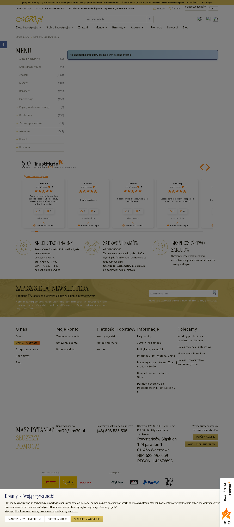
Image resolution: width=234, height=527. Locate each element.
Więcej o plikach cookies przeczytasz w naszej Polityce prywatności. (41, 511)
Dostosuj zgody (57, 519)
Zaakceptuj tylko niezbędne (24, 519)
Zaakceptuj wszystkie (86, 519)
